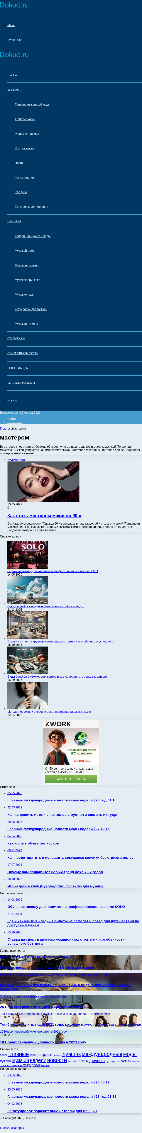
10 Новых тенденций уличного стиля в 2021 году (43, 1042)
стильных (5, 1065)
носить (82, 1061)
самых (125, 1061)
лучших (71, 1054)
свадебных (135, 1061)
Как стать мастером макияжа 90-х (44, 515)
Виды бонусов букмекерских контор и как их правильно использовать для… (59, 676)
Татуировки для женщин (31, 206)
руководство (113, 1061)
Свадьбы (21, 192)
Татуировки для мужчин (31, 309)
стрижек (17, 1065)
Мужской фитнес (26, 265)
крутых (47, 1055)
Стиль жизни (16, 338)
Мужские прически (27, 279)
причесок (97, 1061)
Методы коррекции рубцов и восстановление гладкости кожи (49, 711)
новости (57, 1060)
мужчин (20, 1060)
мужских (5, 1061)
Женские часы (25, 119)
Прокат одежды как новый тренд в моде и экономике (47, 967)
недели (38, 1060)
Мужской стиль (25, 250)
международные (102, 1054)
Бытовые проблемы (21, 382)
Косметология (24, 177)
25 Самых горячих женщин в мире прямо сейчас (42, 1007)
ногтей (72, 1061)
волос (4, 1054)
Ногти (19, 162)
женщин (35, 1055)
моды (130, 1054)
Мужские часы (24, 294)
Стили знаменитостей (22, 353)
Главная (5, 428)
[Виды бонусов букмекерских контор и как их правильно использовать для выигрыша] (27, 673)
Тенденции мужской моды (32, 236)
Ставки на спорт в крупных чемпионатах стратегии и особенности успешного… (61, 641)
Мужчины (14, 221)
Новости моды (17, 368)
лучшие (57, 1055)
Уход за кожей (24, 148)
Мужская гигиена (26, 323)
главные (18, 1054)
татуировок (31, 1065)
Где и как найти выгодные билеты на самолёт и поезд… (45, 606)
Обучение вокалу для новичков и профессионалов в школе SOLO (52, 571)
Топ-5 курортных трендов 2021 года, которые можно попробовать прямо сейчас (71, 1024)
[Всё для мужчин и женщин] (14, 7)
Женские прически (27, 133)
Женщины (14, 89)
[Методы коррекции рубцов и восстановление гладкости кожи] (27, 708)
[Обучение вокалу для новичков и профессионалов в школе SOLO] (27, 567)
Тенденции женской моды (32, 104)
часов (45, 1065)
